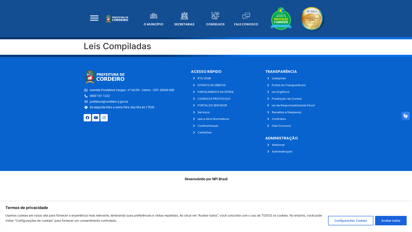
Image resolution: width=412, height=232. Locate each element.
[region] (206, 216)
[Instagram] (104, 117)
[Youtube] (95, 117)
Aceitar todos (390, 220)
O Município (153, 24)
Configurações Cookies (350, 220)
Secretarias (184, 24)
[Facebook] (87, 117)
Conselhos (215, 24)
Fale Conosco (246, 24)
